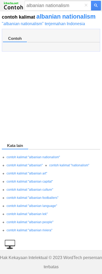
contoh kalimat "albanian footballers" (32, 198)
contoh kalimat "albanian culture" (30, 189)
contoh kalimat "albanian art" (27, 173)
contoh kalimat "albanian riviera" (29, 230)
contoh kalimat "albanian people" (30, 222)
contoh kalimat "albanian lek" (27, 214)
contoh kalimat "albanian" (25, 165)
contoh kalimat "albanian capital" (30, 181)
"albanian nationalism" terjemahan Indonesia (43, 23)
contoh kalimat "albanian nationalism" (33, 157)
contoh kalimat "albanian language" (32, 206)
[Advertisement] (51, 98)
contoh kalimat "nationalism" (69, 165)
